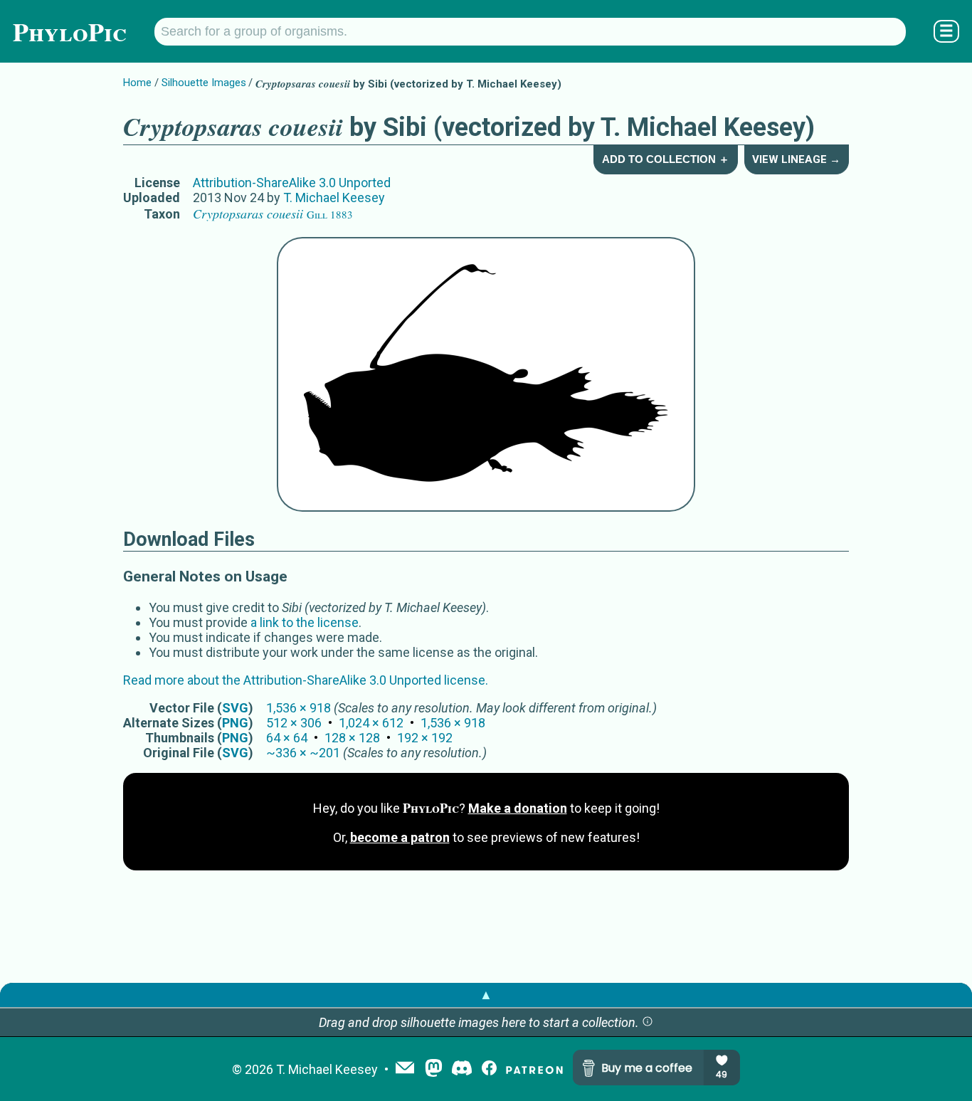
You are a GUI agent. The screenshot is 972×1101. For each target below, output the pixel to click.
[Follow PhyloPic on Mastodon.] (434, 1069)
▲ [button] (486, 994)
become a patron (400, 837)
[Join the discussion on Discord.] (462, 1069)
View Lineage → (796, 159)
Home (137, 82)
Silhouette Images (204, 82)
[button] (647, 1022)
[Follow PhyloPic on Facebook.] (489, 1069)
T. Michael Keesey (334, 197)
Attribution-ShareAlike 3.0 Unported (292, 182)
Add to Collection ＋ (665, 159)
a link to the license (304, 622)
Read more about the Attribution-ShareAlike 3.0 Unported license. (305, 680)
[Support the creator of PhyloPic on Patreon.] (534, 1069)
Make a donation (517, 808)
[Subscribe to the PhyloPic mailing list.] (405, 1069)
